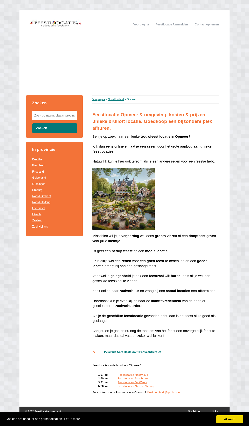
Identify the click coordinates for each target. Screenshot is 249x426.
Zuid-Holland (40, 226)
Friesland (38, 171)
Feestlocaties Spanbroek (133, 378)
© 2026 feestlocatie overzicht (43, 411)
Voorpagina (141, 24)
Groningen (38, 183)
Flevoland (38, 165)
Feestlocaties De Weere (132, 382)
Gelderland (39, 177)
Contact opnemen (207, 24)
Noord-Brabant (41, 196)
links (215, 411)
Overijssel (38, 208)
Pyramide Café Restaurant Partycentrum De (132, 351)
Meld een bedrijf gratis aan (163, 392)
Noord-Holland (41, 202)
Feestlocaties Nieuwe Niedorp (136, 386)
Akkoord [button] (229, 419)
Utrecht (36, 214)
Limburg (37, 189)
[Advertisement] (124, 66)
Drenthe (37, 159)
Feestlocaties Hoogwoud (133, 374)
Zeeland (37, 220)
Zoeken (41, 128)
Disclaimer (194, 411)
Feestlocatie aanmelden (172, 24)
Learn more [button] (72, 419)
